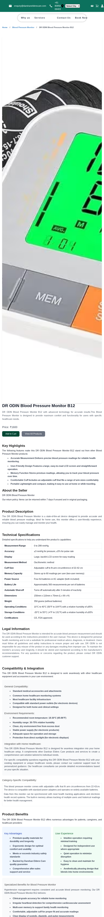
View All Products (33, 434)
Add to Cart (10, 434)
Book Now (81, 18)
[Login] (102, 6)
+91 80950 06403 (58, 5)
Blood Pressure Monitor (23, 27)
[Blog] (92, 6)
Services (39, 18)
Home (4, 27)
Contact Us (64, 18)
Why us (25, 18)
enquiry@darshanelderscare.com (30, 6)
